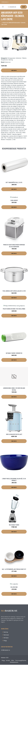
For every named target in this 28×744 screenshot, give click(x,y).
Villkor (12, 660)
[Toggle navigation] (3, 6)
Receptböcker (4, 60)
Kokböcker (18, 58)
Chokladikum (14, 200)
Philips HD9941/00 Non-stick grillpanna (14, 309)
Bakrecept (6, 635)
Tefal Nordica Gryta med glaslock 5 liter (14, 291)
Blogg (5, 640)
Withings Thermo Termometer (14, 353)
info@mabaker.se (5, 2)
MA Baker (6, 638)
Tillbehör (24, 58)
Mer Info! (14, 70)
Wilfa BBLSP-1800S (14, 525)
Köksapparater (11, 58)
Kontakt (8, 660)
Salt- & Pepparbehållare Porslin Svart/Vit (14, 569)
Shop (23, 7)
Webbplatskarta (14, 662)
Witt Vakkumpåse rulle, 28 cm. (14, 182)
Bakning (11, 60)
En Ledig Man (14, 587)
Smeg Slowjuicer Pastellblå (14, 434)
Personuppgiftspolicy (20, 660)
